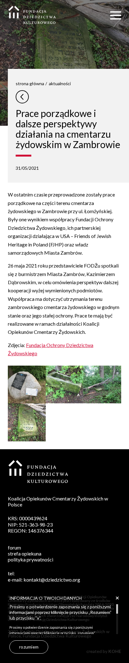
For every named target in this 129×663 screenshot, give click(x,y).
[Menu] (115, 15)
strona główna (30, 83)
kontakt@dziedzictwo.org (51, 580)
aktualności (60, 83)
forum (14, 547)
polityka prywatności (30, 559)
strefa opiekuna (24, 553)
